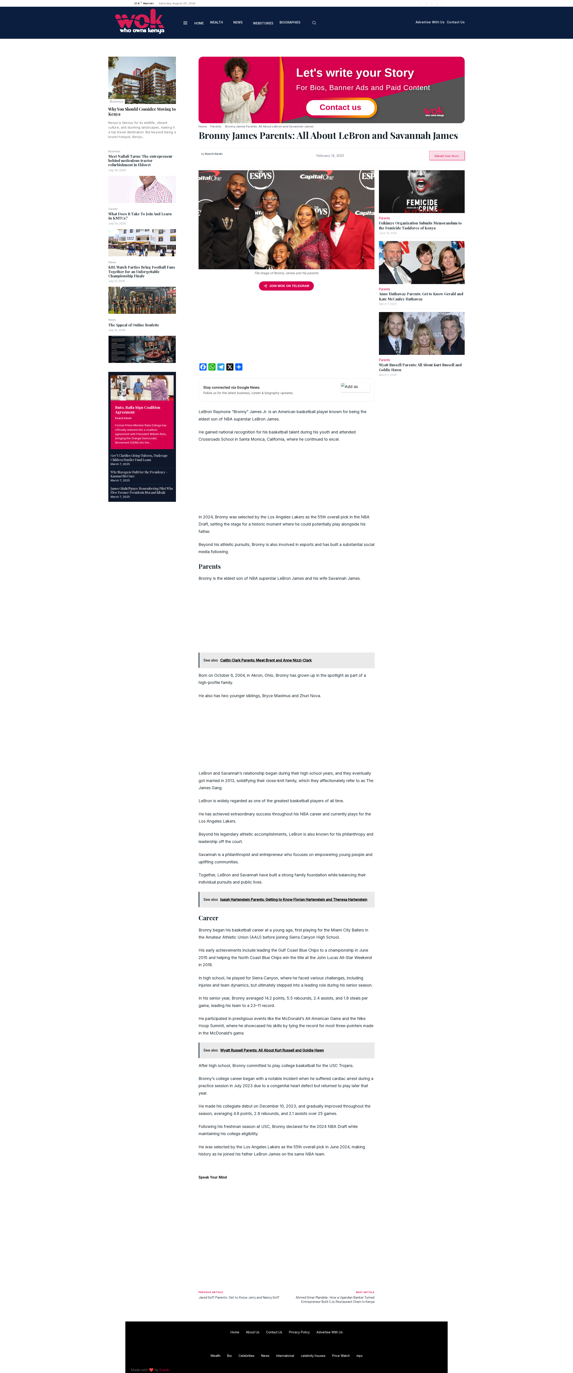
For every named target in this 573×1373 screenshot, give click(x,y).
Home (203, 126)
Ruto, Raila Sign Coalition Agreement (137, 409)
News (112, 262)
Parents (215, 126)
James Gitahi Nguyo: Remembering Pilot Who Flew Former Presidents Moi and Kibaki (142, 490)
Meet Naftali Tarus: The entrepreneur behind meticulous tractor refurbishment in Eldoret (140, 160)
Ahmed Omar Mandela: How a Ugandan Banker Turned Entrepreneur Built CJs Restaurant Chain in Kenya (335, 1299)
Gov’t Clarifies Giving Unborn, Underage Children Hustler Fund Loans (139, 457)
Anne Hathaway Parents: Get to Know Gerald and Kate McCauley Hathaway (421, 296)
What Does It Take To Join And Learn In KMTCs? (140, 215)
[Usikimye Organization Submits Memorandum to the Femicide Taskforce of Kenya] (422, 191)
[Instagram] (429, 3)
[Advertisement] (286, 328)
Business (117, 101)
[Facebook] (423, 3)
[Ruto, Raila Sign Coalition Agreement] (142, 388)
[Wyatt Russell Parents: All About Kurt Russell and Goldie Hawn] (422, 333)
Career (113, 209)
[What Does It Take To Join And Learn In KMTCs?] (142, 242)
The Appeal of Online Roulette (133, 325)
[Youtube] (439, 3)
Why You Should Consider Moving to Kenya (142, 111)
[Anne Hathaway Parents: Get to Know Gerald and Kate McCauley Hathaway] (422, 262)
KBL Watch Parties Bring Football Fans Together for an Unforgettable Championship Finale (141, 271)
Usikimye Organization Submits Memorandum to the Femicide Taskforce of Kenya (420, 225)
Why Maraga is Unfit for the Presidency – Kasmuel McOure (139, 474)
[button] (314, 23)
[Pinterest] (187, 82)
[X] (434, 3)
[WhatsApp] (187, 92)
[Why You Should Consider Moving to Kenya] (142, 80)
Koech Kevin (123, 418)
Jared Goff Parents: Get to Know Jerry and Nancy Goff (239, 1297)
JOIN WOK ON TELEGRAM (289, 286)
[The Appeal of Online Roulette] (142, 349)
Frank (164, 1369)
